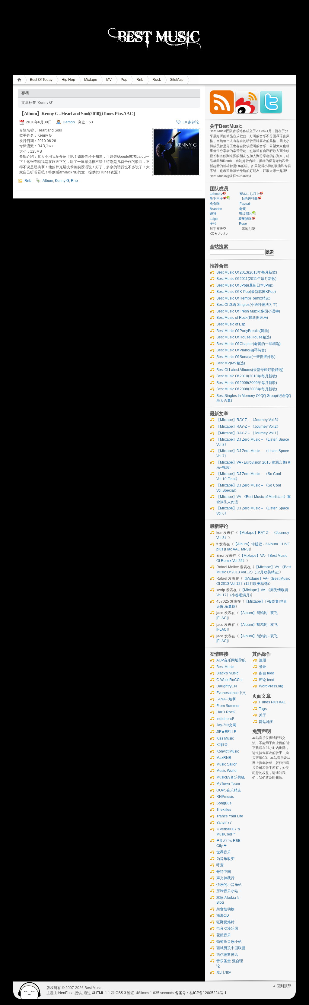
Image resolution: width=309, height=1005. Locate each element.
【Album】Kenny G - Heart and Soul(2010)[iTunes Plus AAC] (77, 113)
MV (109, 80)
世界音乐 (223, 852)
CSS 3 (121, 993)
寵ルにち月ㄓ (250, 193)
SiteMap (176, 80)
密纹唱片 (245, 213)
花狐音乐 (223, 935)
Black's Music (227, 673)
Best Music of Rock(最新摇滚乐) (242, 317)
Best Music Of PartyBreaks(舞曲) (242, 331)
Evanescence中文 (231, 693)
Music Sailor (226, 764)
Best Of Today (41, 80)
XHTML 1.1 (101, 993)
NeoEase (66, 993)
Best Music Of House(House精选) (243, 337)
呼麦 (220, 865)
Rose (243, 223)
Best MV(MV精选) (230, 363)
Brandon (216, 209)
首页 (20, 79)
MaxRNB (223, 758)
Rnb (139, 80)
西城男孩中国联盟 (230, 948)
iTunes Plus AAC (272, 702)
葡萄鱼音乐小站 (229, 942)
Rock (156, 80)
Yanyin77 (224, 822)
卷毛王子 (216, 198)
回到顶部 (284, 986)
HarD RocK (225, 712)
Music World (226, 771)
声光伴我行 (225, 878)
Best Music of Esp (230, 324)
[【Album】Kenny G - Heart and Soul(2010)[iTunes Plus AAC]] (176, 175)
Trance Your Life (229, 816)
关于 (262, 715)
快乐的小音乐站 (229, 885)
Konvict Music (227, 751)
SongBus (223, 803)
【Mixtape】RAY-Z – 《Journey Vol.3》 (248, 420)
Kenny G (62, 181)
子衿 (213, 223)
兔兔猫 (215, 203)
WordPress (29, 990)
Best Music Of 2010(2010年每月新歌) (246, 376)
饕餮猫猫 (245, 218)
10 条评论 (191, 122)
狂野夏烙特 (225, 922)
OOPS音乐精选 (228, 790)
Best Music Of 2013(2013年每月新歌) (246, 272)
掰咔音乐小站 (227, 891)
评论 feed (266, 680)
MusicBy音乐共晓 (230, 777)
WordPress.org (271, 686)
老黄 (242, 209)
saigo (214, 218)
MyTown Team (228, 783)
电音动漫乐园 (227, 928)
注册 (262, 660)
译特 (213, 213)
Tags (263, 709)
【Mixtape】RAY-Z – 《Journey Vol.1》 (248, 433)
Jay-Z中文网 (226, 725)
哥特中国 (223, 872)
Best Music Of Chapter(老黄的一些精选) (248, 344)
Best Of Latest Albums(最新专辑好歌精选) (249, 370)
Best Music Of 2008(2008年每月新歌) (246, 389)
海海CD (222, 915)
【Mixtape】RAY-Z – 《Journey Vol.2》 (248, 426)
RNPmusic (225, 796)
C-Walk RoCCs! (229, 680)
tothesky (216, 193)
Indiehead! (225, 719)
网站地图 (266, 722)
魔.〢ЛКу (223, 972)
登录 (262, 667)
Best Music (225, 667)
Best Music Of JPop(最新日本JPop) (244, 285)
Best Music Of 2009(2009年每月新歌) (246, 383)
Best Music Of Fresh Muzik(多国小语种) (248, 311)
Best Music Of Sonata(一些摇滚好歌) (246, 357)
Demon (69, 122)
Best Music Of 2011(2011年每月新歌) (246, 279)
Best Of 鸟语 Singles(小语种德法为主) (246, 305)
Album (48, 181)
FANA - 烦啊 (226, 699)
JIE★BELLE (226, 732)
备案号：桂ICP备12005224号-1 (201, 993)
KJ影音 (222, 745)
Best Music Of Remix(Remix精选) (243, 298)
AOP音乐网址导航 (231, 660)
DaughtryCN (226, 686)
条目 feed (266, 673)
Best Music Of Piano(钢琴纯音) (241, 350)
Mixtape (90, 80)
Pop (124, 80)
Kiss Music (225, 738)
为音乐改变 (225, 859)
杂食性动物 (225, 909)
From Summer (228, 706)
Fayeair (245, 203)
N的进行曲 (250, 198)
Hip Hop (68, 80)
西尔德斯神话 (227, 955)
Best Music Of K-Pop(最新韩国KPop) (246, 292)
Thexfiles (223, 809)
